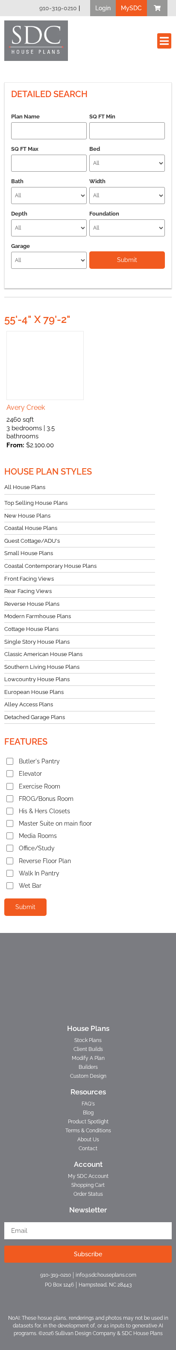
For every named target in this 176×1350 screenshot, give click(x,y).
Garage (20, 246)
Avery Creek (25, 407)
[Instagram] (88, 1296)
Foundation (104, 213)
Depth (19, 213)
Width (97, 181)
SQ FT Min (102, 116)
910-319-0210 (58, 8)
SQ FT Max (24, 149)
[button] (103, 8)
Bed (94, 149)
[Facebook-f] (73, 1296)
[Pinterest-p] (103, 1296)
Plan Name (25, 116)
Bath (17, 181)
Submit (25, 907)
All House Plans (24, 487)
